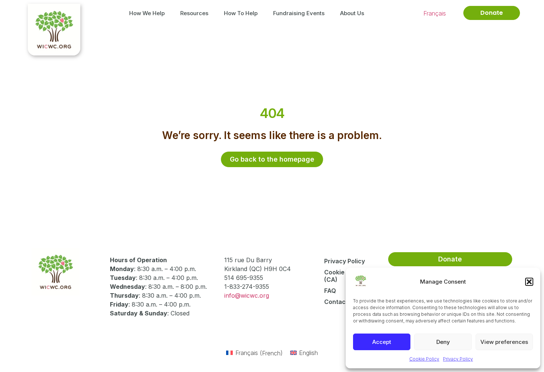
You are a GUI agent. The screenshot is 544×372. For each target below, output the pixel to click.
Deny (443, 341)
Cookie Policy (424, 359)
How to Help (241, 13)
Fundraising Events (299, 13)
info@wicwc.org (246, 295)
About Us (352, 13)
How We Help (147, 13)
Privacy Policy (458, 359)
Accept (381, 341)
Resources (194, 13)
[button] (529, 281)
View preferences (504, 341)
